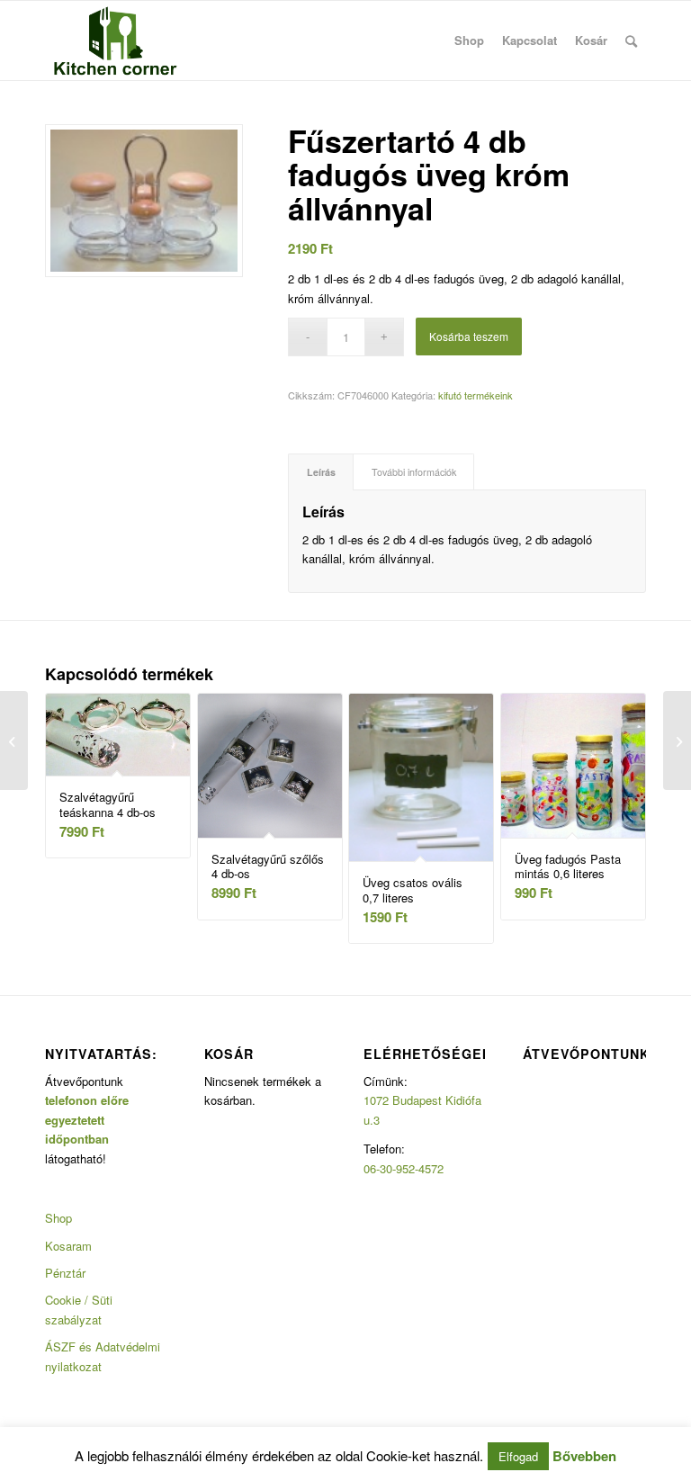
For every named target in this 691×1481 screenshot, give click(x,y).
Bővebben (584, 1456)
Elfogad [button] (518, 1456)
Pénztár (65, 1272)
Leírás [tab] (321, 472)
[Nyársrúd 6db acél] (677, 740)
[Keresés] (631, 40)
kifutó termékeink (475, 395)
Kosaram (68, 1245)
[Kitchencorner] (115, 40)
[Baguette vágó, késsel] (14, 740)
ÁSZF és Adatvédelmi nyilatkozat (102, 1356)
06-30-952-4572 (403, 1168)
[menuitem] (469, 40)
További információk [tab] (414, 472)
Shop (58, 1217)
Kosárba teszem (468, 336)
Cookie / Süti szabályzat (78, 1309)
